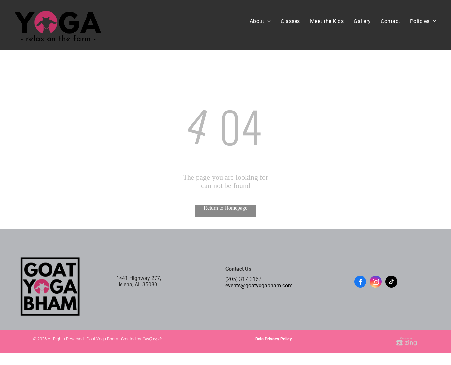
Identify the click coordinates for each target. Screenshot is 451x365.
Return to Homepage (225, 208)
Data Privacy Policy (273, 338)
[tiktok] (391, 282)
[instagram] (376, 282)
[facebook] (360, 282)
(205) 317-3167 (243, 279)
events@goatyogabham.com (259, 285)
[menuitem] (260, 21)
